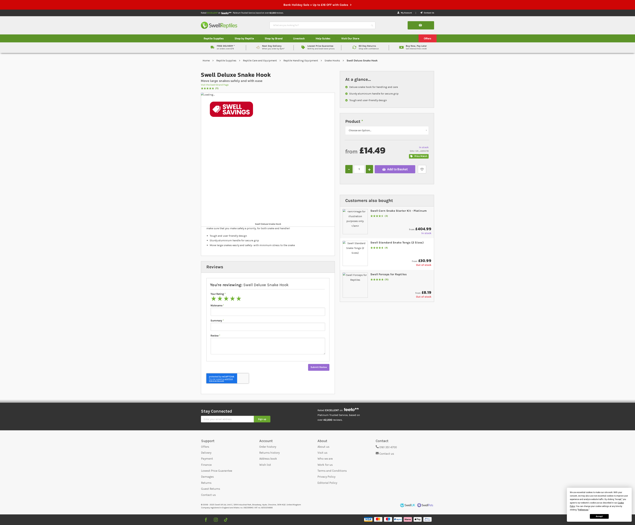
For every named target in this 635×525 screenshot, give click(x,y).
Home (206, 60)
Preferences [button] (583, 510)
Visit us (322, 452)
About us (323, 447)
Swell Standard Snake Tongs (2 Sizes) (397, 242)
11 (217, 88)
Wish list (265, 465)
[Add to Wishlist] (422, 169)
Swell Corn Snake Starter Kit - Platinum (398, 210)
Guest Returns (210, 489)
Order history (267, 447)
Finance (206, 465)
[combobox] (319, 25)
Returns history (269, 452)
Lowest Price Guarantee (216, 471)
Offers (205, 447)
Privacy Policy (326, 476)
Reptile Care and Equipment (260, 60)
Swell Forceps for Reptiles (388, 274)
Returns (206, 483)
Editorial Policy (327, 483)
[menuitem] (213, 38)
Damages (207, 476)
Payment (207, 458)
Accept (599, 516)
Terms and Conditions (332, 471)
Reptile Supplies (226, 60)
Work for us (325, 465)
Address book (268, 458)
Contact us (208, 495)
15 (387, 279)
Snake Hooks (333, 60)
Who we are (325, 458)
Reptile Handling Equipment (301, 60)
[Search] (372, 25)
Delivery (206, 452)
